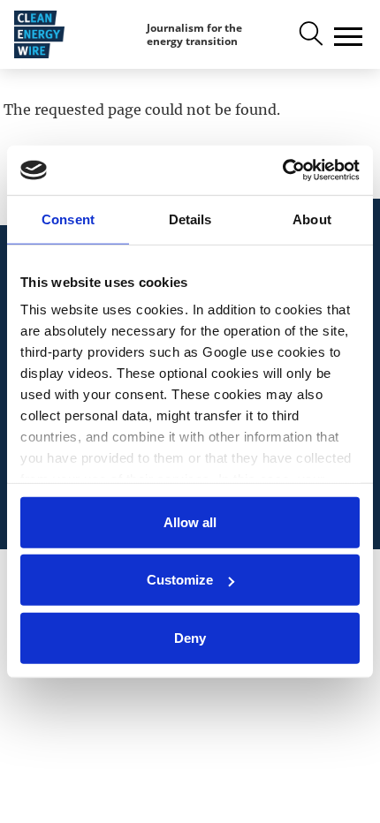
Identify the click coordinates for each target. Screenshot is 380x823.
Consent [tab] (68, 218)
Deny (190, 637)
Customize (180, 579)
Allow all (190, 521)
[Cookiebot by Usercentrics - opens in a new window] (282, 170)
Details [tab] (190, 218)
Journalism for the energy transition (194, 34)
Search (309, 34)
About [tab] (312, 218)
